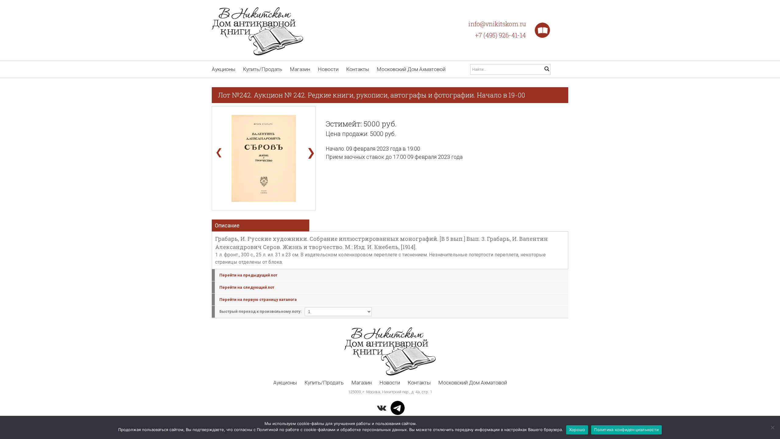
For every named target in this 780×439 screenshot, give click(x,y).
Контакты (357, 69)
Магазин (300, 69)
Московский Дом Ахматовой (411, 69)
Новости (328, 69)
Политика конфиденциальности (626, 429)
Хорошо (577, 429)
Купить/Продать (262, 69)
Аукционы (223, 69)
